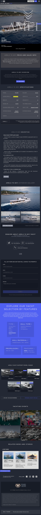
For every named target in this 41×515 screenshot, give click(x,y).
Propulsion (12, 348)
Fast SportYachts (12, 326)
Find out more (26, 511)
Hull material (19, 340)
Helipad (25, 350)
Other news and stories (5, 470)
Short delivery (31, 352)
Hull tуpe (25, 324)
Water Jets (8, 350)
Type (11, 324)
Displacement (23, 327)
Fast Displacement (24, 329)
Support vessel (34, 107)
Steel (23, 342)
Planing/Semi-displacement (26, 326)
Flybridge (10, 331)
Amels (3, 3)
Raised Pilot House (11, 328)
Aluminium (26, 342)
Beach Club (26, 352)
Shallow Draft (30, 350)
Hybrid (12, 350)
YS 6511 (11, 3)
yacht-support (7, 3)
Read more (20, 317)
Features (28, 348)
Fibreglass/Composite (16, 342)
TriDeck (10, 334)
